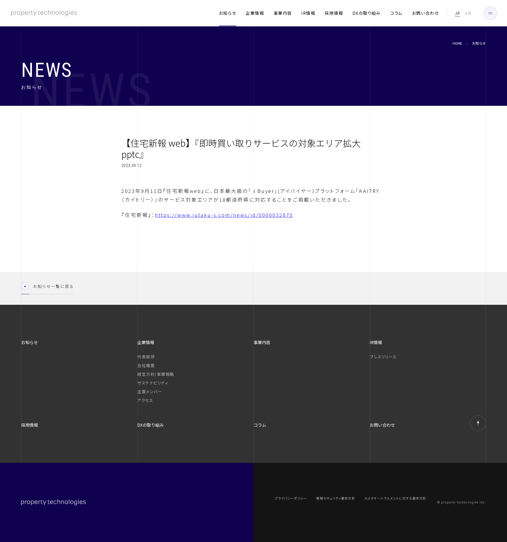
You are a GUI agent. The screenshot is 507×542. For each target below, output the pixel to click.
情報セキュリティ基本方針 (335, 498)
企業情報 (255, 13)
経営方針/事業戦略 (155, 374)
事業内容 (283, 13)
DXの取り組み (367, 13)
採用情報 (334, 13)
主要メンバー (149, 391)
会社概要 (146, 365)
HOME (457, 43)
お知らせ (227, 13)
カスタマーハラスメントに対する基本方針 (395, 498)
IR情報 (308, 13)
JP (457, 13)
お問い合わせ (425, 13)
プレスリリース (383, 356)
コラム (396, 13)
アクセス (145, 400)
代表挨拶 (146, 356)
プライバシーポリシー (291, 498)
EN (468, 13)
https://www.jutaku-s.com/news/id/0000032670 (224, 214)
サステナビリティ (152, 383)
